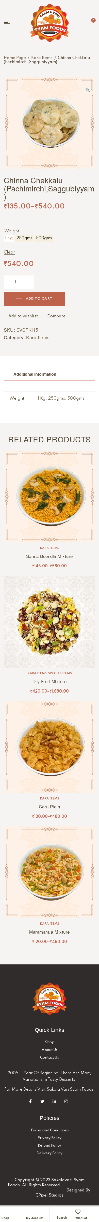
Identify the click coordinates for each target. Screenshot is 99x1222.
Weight (11, 231)
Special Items (60, 673)
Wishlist (81, 1218)
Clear (9, 252)
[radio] (9, 238)
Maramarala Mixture (49, 932)
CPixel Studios (49, 1195)
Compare (56, 316)
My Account (34, 1218)
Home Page (15, 58)
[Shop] (4, 1211)
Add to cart (39, 298)
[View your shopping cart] (89, 23)
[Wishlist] (77, 1211)
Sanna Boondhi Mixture (49, 556)
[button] (87, 88)
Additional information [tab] (34, 374)
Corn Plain (49, 806)
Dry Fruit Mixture (49, 681)
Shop (5, 1218)
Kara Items (42, 58)
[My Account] (28, 1211)
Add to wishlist (23, 316)
